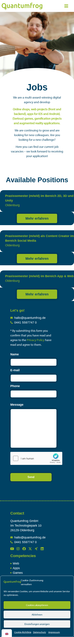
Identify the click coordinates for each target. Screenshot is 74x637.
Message (16, 404)
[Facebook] (24, 549)
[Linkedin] (42, 549)
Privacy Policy (36, 340)
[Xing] (36, 549)
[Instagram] (18, 549)
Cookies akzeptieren (37, 605)
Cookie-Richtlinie (22, 632)
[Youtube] (12, 549)
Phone (15, 386)
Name (14, 354)
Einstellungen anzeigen (37, 624)
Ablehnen (37, 614)
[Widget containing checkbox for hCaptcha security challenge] (36, 458)
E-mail (15, 370)
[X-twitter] (30, 549)
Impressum (54, 632)
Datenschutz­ (39, 632)
